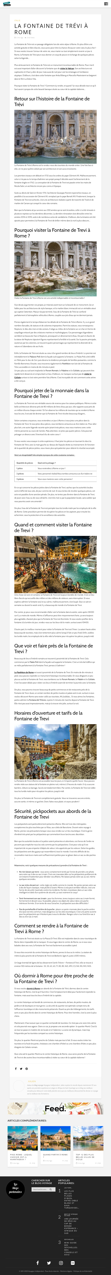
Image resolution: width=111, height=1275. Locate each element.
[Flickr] (73, 1263)
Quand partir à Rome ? (55, 1156)
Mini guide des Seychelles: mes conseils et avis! (71, 1249)
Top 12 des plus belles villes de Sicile (85, 1157)
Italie (17, 20)
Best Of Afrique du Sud (71, 1215)
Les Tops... (68, 1188)
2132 (33, 1163)
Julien (32, 1081)
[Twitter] (49, 1263)
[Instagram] (61, 1263)
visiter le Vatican (67, 68)
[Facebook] (37, 1263)
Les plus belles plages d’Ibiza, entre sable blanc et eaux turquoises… (71, 1199)
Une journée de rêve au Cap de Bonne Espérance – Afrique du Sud (71, 1226)
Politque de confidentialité (83, 1271)
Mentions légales (66, 1271)
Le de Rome (24, 672)
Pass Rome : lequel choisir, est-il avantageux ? (21, 1157)
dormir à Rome (33, 988)
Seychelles (69, 1239)
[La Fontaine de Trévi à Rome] (23, 1138)
